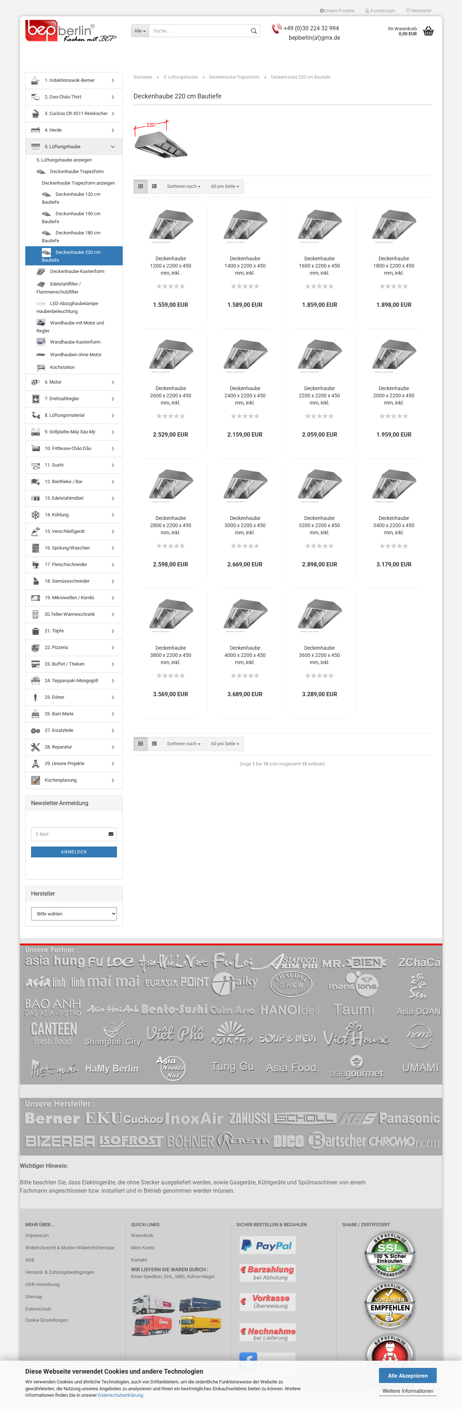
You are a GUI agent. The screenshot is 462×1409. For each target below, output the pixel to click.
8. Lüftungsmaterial (64, 415)
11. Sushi (54, 465)
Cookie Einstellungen (46, 1320)
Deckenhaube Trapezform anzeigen (78, 183)
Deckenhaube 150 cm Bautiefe (71, 217)
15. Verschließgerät (64, 531)
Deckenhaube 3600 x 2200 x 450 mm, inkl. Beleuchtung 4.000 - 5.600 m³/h (319, 655)
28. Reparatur (58, 747)
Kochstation (62, 367)
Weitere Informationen (408, 1390)
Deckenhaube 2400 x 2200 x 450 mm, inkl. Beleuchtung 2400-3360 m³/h (245, 396)
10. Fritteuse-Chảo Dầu (67, 448)
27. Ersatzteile (58, 730)
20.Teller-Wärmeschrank (69, 614)
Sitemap (33, 1296)
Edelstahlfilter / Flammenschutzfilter (58, 288)
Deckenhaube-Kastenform (76, 271)
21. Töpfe (54, 630)
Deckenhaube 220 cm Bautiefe (71, 256)
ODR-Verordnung (42, 1284)
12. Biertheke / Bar (63, 481)
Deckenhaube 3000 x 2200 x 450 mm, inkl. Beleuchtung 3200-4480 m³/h (245, 525)
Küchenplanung (60, 780)
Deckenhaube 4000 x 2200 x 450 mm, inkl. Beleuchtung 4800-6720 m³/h (245, 655)
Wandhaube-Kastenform (74, 342)
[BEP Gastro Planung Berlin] (72, 30)
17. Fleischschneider (65, 564)
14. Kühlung (56, 514)
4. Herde (53, 130)
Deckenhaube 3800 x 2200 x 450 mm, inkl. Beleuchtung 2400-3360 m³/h (170, 655)
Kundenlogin (382, 10)
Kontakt (139, 1260)
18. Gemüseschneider (67, 581)
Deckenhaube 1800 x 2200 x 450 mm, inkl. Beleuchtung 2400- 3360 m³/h (393, 266)
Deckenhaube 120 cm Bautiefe (71, 198)
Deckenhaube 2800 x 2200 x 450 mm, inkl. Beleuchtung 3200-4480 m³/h (170, 525)
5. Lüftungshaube (62, 146)
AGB (29, 1260)
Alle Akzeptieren (408, 1375)
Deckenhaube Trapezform (76, 171)
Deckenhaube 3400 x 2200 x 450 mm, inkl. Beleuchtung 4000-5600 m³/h (393, 525)
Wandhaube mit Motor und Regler (70, 326)
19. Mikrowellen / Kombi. (69, 597)
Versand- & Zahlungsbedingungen (59, 1272)
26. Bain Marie (59, 713)
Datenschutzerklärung (120, 1395)
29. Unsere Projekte (64, 763)
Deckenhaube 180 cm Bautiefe (71, 236)
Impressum (37, 1235)
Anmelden (74, 851)
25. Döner (54, 697)
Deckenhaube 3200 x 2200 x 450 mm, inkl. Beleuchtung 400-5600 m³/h (319, 525)
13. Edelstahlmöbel (63, 498)
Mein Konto (142, 1247)
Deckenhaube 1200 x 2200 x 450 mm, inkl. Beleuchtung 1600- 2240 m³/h (170, 266)
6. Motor (52, 382)
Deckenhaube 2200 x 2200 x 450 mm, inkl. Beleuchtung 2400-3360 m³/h (319, 396)
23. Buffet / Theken (64, 664)
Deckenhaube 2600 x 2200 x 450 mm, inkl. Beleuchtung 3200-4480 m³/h (170, 396)
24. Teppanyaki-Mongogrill (71, 680)
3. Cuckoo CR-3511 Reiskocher (76, 113)
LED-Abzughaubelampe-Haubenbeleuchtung (67, 307)
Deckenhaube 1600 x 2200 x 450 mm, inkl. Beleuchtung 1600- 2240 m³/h (319, 266)
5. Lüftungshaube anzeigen (64, 160)
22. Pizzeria (56, 647)
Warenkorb (142, 1235)
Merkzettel (420, 10)
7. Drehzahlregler (61, 398)
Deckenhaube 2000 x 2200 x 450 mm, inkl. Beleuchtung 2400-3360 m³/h (393, 396)
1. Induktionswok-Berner (69, 80)
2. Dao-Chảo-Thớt (62, 97)
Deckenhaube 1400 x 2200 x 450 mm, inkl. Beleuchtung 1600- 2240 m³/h (245, 266)
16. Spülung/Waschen (67, 548)
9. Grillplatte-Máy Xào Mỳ (69, 431)
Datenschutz (38, 1309)
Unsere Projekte (339, 10)
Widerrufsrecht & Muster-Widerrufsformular (69, 1247)
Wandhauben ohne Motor (75, 354)
